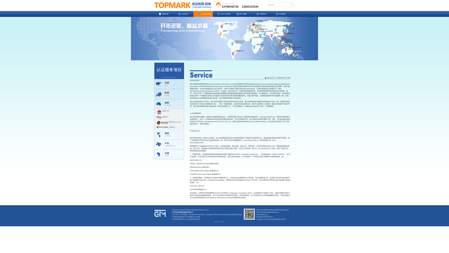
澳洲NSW (165, 111)
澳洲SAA (165, 117)
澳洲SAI (172, 127)
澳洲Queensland (175, 122)
